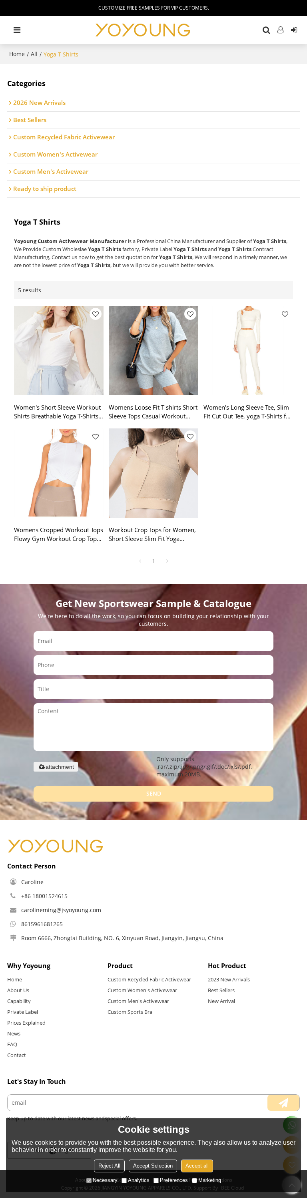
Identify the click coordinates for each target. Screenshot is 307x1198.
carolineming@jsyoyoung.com (61, 910)
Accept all (197, 1166)
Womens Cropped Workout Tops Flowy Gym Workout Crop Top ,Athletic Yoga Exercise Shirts (58, 534)
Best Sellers (221, 990)
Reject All (109, 1166)
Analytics (139, 1180)
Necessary (105, 1180)
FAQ (12, 1044)
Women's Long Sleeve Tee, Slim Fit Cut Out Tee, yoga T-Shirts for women (247, 412)
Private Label (22, 1011)
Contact (16, 1055)
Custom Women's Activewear (142, 990)
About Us (18, 990)
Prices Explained (26, 1022)
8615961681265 (42, 924)
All (34, 54)
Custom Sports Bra (130, 1011)
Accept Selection (153, 1166)
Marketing (209, 1180)
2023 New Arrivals (229, 979)
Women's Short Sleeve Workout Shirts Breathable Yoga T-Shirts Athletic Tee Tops (57, 412)
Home (17, 54)
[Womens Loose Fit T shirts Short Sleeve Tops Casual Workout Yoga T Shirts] (153, 350)
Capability (19, 1001)
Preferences (174, 1180)
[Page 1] (140, 561)
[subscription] (283, 1103)
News (13, 1033)
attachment (60, 767)
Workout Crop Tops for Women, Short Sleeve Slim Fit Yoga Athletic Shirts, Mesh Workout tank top (152, 534)
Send (153, 793)
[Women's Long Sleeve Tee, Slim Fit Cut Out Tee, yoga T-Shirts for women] (248, 350)
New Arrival (221, 1001)
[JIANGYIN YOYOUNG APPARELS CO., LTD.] (143, 30)
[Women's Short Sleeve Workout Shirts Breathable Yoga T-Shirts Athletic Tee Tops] (58, 350)
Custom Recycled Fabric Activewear (149, 979)
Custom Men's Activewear (138, 1001)
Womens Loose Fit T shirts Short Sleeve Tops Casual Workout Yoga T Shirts (153, 412)
